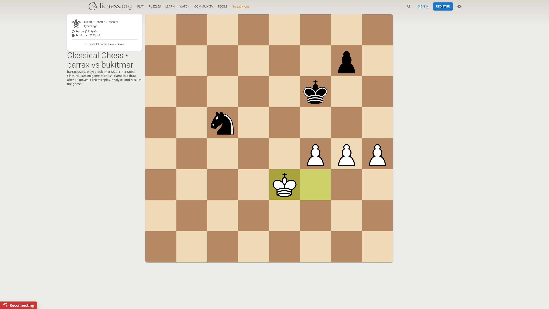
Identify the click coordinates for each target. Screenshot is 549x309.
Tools (222, 6)
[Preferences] (459, 6)
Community (203, 6)
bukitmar (88, 35)
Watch (184, 6)
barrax (86, 31)
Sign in (423, 6)
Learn (170, 6)
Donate (243, 7)
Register (443, 6)
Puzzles (155, 6)
